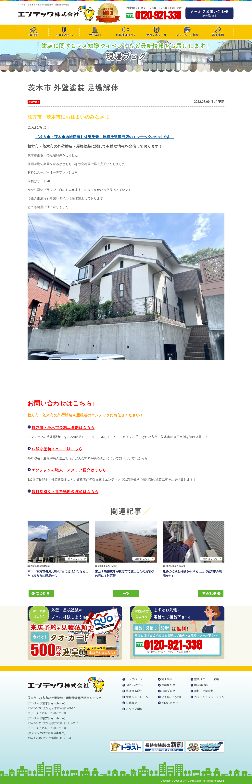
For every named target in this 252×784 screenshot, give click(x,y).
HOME (33, 34)
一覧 (126, 593)
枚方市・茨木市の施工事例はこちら (63, 427)
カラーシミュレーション (209, 697)
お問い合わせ (169, 702)
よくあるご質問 (171, 697)
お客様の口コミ (125, 34)
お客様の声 (168, 685)
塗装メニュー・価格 (206, 679)
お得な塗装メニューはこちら (57, 449)
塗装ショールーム (137, 697)
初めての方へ (64, 34)
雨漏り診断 (201, 685)
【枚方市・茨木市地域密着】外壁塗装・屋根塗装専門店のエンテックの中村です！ (104, 137)
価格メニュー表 (156, 34)
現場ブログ (34, 102)
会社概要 (131, 702)
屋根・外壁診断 (203, 690)
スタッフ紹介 (134, 708)
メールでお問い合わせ (209, 13)
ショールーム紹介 (187, 34)
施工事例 (218, 34)
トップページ (134, 679)
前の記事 (209, 593)
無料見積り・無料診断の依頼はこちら (65, 491)
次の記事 (43, 593)
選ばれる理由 (134, 690)
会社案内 (95, 34)
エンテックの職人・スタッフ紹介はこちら (69, 470)
